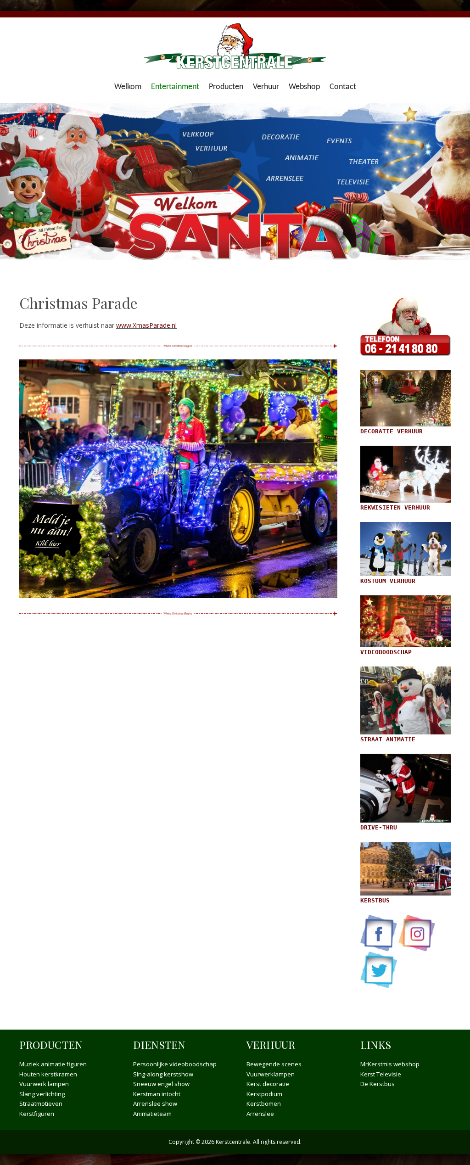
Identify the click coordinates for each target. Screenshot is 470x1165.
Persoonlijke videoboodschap (175, 1064)
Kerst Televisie (380, 1074)
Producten (226, 87)
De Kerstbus (377, 1084)
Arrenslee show (155, 1103)
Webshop (304, 87)
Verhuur (266, 87)
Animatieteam (152, 1113)
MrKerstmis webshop (390, 1064)
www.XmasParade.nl (146, 325)
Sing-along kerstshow (163, 1074)
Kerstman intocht (156, 1094)
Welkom (127, 87)
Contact (343, 87)
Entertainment (175, 87)
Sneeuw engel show (161, 1084)
